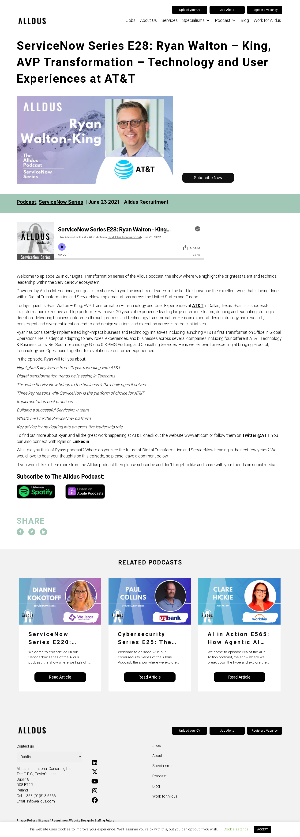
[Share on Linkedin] (43, 531)
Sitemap (43, 820)
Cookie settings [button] (236, 829)
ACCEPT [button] (262, 829)
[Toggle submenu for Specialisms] (208, 20)
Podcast (26, 202)
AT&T (197, 305)
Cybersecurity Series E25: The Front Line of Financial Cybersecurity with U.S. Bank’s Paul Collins (145, 638)
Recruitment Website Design (71, 820)
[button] (208, 178)
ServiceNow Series (61, 202)
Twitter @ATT (256, 435)
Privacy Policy (26, 820)
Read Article (60, 677)
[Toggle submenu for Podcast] (233, 20)
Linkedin (80, 441)
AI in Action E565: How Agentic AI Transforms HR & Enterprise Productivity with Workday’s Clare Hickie (239, 638)
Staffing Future (104, 820)
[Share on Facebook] (20, 531)
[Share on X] (31, 531)
